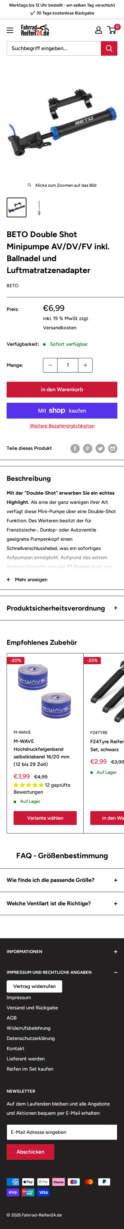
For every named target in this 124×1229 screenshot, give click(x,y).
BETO (13, 285)
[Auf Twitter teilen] (100, 448)
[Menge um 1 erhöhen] (85, 365)
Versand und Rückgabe (32, 1008)
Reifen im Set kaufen (30, 1069)
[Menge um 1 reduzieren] (50, 365)
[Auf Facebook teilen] (75, 448)
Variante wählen (45, 818)
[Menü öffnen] (10, 30)
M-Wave (22, 732)
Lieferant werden (26, 1059)
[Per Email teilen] (112, 448)
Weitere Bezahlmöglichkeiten (62, 426)
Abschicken (30, 1152)
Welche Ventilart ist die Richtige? (49, 903)
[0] (112, 30)
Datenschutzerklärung (31, 1038)
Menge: (15, 365)
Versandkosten (59, 328)
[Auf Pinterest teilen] (87, 448)
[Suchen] (109, 48)
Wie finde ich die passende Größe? (51, 880)
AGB (12, 1018)
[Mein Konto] (98, 30)
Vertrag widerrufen (34, 986)
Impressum (19, 997)
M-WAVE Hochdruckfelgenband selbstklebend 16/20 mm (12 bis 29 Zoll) (41, 752)
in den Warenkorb (62, 389)
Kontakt (15, 1048)
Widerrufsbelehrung (29, 1028)
